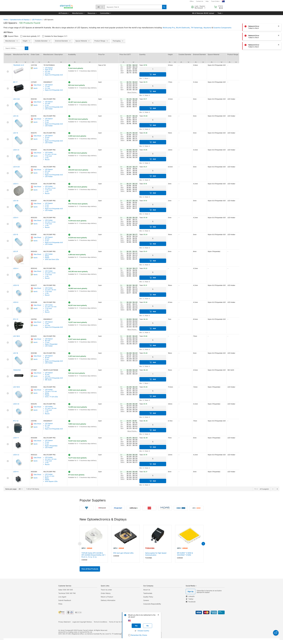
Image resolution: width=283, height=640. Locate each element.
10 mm (47, 239)
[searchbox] (133, 7)
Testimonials (147, 593)
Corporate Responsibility (152, 604)
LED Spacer (49, 68)
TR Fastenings (197, 28)
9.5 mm (47, 71)
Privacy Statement (64, 622)
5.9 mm (47, 73)
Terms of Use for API (116, 622)
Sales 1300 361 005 (65, 590)
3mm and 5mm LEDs (52, 259)
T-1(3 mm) (48, 156)
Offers (192, 1)
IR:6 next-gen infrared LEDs (123, 553)
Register (202, 6)
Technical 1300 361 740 (67, 593)
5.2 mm (47, 88)
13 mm (47, 137)
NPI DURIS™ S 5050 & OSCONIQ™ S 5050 (185, 554)
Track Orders (215, 1)
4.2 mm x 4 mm (50, 273)
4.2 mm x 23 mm (50, 154)
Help (207, 1)
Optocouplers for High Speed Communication (155, 554)
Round (47, 159)
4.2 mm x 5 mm (50, 222)
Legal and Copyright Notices (82, 622)
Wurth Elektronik (183, 28)
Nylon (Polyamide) (51, 344)
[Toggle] (5, 36)
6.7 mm (47, 425)
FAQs (60, 604)
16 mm (47, 357)
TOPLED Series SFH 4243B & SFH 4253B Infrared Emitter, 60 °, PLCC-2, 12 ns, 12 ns (93, 555)
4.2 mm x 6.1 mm (50, 307)
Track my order (106, 590)
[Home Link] (66, 7)
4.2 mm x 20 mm (50, 408)
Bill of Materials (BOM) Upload (203, 13)
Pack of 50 (48, 69)
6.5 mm (47, 171)
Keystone (207, 28)
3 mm (47, 205)
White (47, 256)
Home (6, 19)
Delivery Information (108, 600)
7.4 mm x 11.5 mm (51, 391)
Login (196, 6)
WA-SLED (48, 380)
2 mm (47, 120)
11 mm (47, 442)
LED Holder (49, 109)
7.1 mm (47, 342)
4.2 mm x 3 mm (50, 188)
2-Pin (47, 158)
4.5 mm (47, 103)
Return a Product (107, 597)
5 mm (47, 105)
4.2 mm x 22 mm (50, 459)
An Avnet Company (65, 630)
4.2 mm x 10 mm (50, 290)
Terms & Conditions (100, 622)
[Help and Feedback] (276, 633)
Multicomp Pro (169, 28)
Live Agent (62, 597)
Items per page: (11, 489)
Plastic (47, 258)
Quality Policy (148, 597)
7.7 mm (47, 86)
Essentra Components (222, 28)
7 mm (47, 323)
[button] (63, 13)
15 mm (47, 374)
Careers (146, 600)
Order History (106, 593)
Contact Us (199, 1)
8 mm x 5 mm (49, 476)
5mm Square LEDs (51, 481)
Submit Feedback (64, 600)
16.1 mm (47, 340)
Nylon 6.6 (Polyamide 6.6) (54, 75)
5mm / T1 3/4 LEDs (51, 397)
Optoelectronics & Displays (20, 19)
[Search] (164, 7)
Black (47, 478)
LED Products (37, 19)
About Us (146, 590)
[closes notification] (278, 16)
